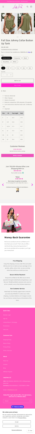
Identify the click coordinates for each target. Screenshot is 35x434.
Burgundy (17, 58)
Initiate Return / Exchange (10, 322)
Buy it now (17, 85)
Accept (16, 422)
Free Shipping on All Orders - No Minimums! (9, 49)
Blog (4, 368)
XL (18, 68)
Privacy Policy (6, 347)
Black (25, 58)
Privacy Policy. (22, 417)
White (14, 61)
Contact (5, 364)
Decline (17, 426)
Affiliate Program (7, 371)
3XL (30, 68)
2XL (24, 68)
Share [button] (4, 91)
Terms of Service (7, 350)
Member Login (7, 315)
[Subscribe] (30, 401)
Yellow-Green (6, 58)
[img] (18, 171)
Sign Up (5, 318)
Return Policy (6, 343)
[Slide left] (14, 37)
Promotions (6, 326)
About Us (5, 360)
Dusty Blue (6, 61)
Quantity (3, 71)
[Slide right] (21, 37)
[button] (3, 6)
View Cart (5, 329)
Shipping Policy (7, 339)
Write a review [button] (17, 155)
